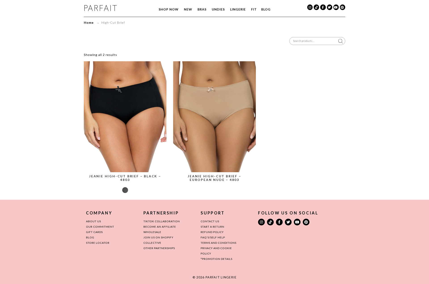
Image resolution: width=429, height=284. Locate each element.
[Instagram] (310, 7)
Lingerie (238, 9)
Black (125, 190)
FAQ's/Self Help (213, 237)
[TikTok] (316, 7)
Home (89, 22)
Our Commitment (100, 226)
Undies (218, 9)
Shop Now (169, 9)
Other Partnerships (159, 248)
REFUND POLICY (212, 232)
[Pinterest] (342, 7)
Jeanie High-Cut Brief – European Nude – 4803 (214, 177)
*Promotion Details (216, 259)
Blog (266, 9)
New (188, 9)
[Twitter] (329, 7)
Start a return (212, 226)
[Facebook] (323, 7)
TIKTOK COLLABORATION (161, 221)
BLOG (90, 237)
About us (93, 221)
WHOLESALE (152, 232)
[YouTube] (336, 7)
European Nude (214, 190)
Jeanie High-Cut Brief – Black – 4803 (125, 177)
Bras (202, 9)
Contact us (210, 221)
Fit (254, 9)
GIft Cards (94, 232)
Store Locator (97, 242)
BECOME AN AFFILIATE (159, 226)
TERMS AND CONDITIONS (218, 242)
